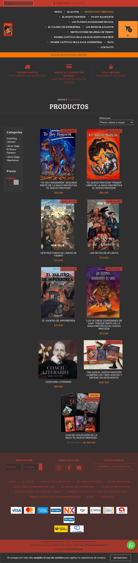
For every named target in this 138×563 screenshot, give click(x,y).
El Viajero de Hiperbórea (64, 26)
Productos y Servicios (99, 11)
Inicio (58, 11)
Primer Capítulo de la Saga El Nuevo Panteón (83, 37)
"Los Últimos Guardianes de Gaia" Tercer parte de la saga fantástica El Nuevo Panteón (104, 324)
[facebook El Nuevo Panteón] (69, 468)
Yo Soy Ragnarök (102, 16)
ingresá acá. (78, 545)
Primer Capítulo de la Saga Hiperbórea (76, 42)
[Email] (79, 468)
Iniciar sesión (77, 3)
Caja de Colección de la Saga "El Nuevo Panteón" (81, 436)
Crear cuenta (63, 3)
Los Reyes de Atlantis (99, 26)
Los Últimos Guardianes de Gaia (92, 21)
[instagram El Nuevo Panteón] (59, 468)
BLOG (110, 42)
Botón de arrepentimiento (96, 545)
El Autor (73, 11)
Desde (8, 178)
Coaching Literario (58, 382)
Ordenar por (104, 118)
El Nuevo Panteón (73, 16)
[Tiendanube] (69, 550)
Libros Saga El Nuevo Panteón (13, 149)
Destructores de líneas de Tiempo (92, 31)
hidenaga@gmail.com (121, 466)
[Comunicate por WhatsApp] (131, 545)
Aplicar (16, 182)
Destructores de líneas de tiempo (59, 254)
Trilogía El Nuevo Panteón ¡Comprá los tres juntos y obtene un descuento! (104, 375)
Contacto (107, 47)
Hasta (11, 178)
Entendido (120, 557)
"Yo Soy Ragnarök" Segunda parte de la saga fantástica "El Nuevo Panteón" (58, 185)
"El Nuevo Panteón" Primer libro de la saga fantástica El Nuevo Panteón (104, 185)
